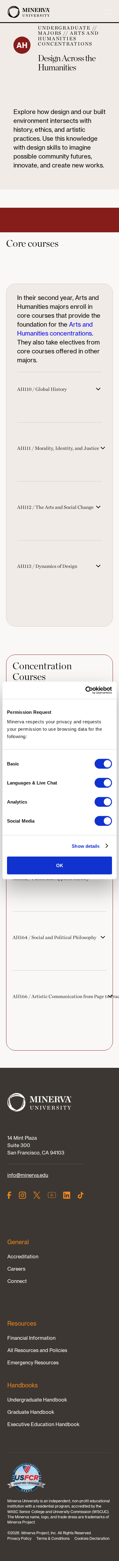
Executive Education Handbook (43, 1424)
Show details (85, 845)
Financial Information (31, 1338)
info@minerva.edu (27, 1175)
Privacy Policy (19, 1538)
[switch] (103, 783)
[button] (108, 12)
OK (59, 865)
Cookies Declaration (92, 1538)
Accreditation (22, 1256)
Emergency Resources (33, 1362)
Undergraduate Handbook (37, 1400)
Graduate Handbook (30, 1412)
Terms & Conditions (53, 1538)
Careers (16, 1269)
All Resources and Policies (37, 1350)
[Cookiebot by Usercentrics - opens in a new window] (85, 690)
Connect (17, 1281)
